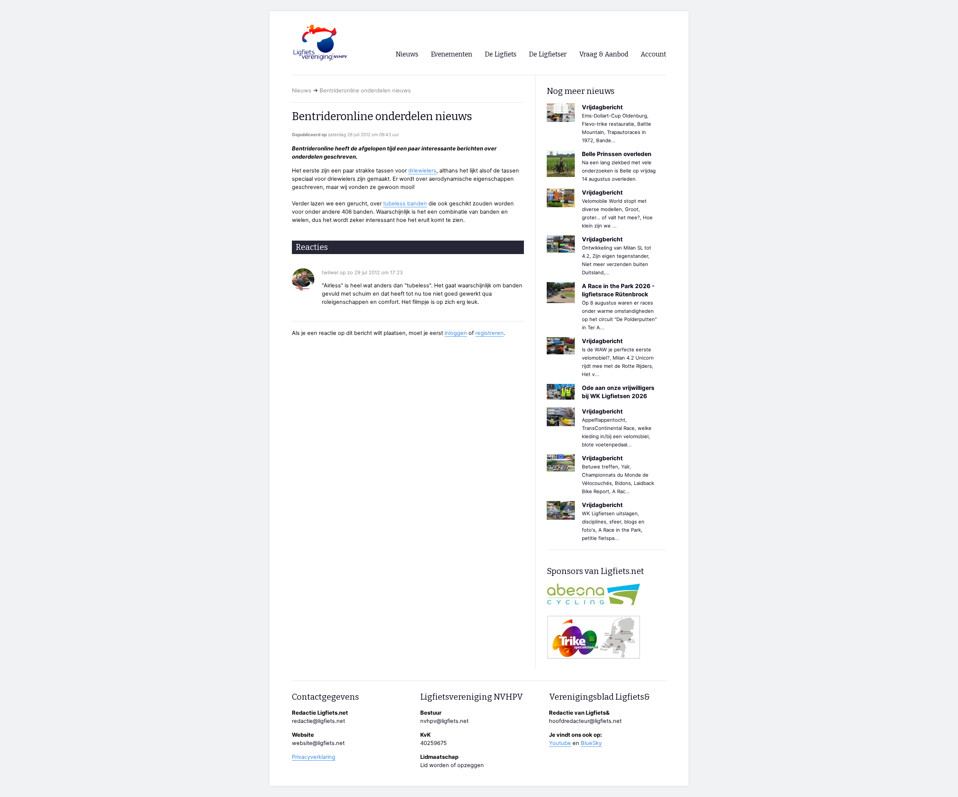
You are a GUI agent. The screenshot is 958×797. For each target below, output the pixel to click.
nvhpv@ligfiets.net (444, 721)
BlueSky (591, 743)
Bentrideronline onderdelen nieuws (365, 90)
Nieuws (301, 90)
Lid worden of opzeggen (452, 765)
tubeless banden (405, 203)
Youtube (560, 743)
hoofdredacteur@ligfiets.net (585, 721)
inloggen (456, 333)
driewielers (422, 170)
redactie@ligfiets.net (318, 721)
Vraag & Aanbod (603, 54)
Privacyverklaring (313, 757)
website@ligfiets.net (318, 743)
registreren (489, 333)
